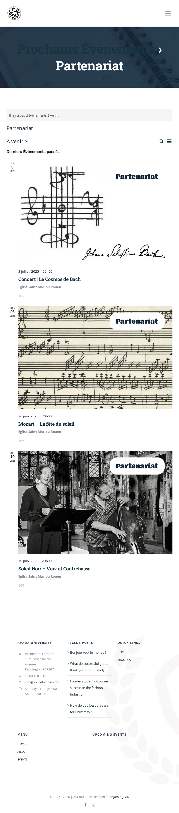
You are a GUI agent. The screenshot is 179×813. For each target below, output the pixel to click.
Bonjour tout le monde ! (88, 652)
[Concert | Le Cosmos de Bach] (95, 213)
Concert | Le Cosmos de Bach (49, 279)
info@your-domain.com (42, 682)
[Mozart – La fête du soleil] (95, 357)
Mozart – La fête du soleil (46, 424)
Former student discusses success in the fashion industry (89, 687)
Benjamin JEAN (118, 797)
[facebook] (85, 804)
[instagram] (93, 804)
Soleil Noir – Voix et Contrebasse (54, 568)
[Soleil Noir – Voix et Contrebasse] (95, 502)
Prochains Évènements (86, 48)
